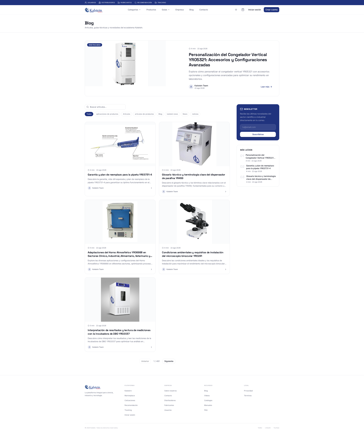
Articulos (126, 114)
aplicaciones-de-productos (107, 114)
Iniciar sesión (254, 9)
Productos (151, 9)
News (185, 114)
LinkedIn (268, 428)
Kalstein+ (128, 391)
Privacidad (248, 391)
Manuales (208, 405)
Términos (248, 395)
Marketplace (130, 395)
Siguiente (168, 361)
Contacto (203, 9)
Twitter (260, 428)
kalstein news (172, 114)
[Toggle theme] (236, 10)
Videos (207, 395)
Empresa (179, 9)
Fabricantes (126, 3)
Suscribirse (258, 134)
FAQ (205, 410)
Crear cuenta (271, 9)
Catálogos (208, 400)
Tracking (162, 3)
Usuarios (92, 3)
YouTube (276, 428)
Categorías (133, 9)
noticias (195, 114)
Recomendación (144, 3)
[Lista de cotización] (242, 9)
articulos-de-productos (144, 114)
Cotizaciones (130, 400)
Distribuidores (108, 3)
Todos (89, 114)
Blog (191, 9)
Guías (164, 9)
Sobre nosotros (170, 391)
